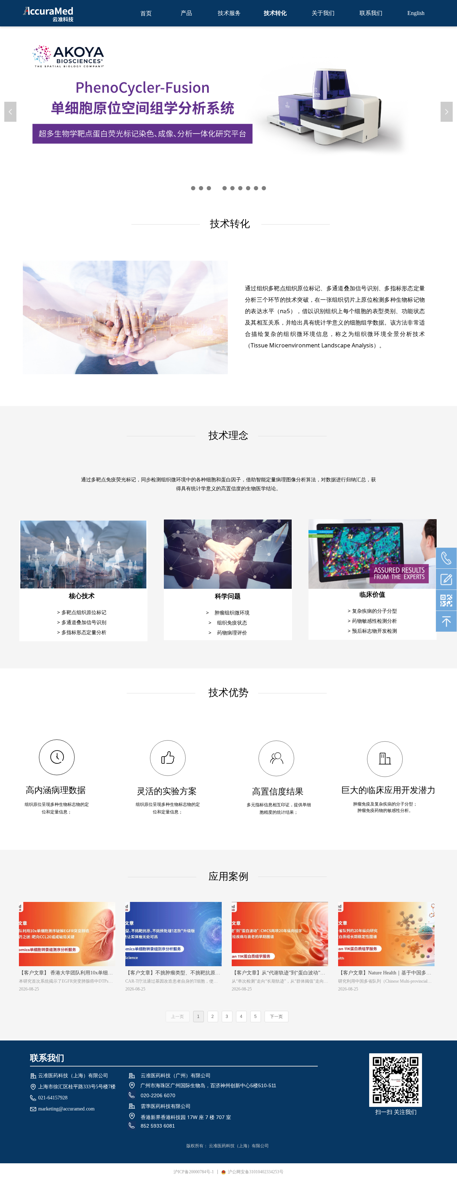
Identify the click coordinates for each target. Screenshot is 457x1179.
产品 (186, 13)
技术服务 (229, 13)
